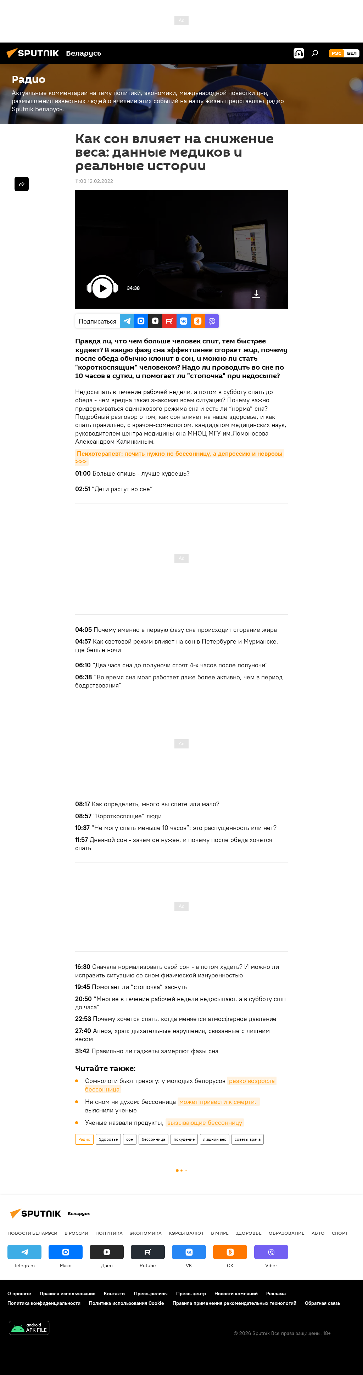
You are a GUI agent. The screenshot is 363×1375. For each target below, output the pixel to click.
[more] (22, 184)
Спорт (340, 1233)
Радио (84, 1139)
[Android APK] (29, 1329)
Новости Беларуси (32, 1233)
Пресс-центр (191, 1293)
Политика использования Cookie (126, 1303)
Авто (318, 1233)
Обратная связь (322, 1303)
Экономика (146, 1233)
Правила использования (67, 1293)
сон (129, 1139)
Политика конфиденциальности (43, 1303)
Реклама (276, 1293)
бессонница (153, 1139)
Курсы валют (186, 1233)
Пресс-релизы (151, 1293)
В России (76, 1233)
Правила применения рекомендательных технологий (234, 1303)
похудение (184, 1139)
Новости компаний (236, 1293)
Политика (109, 1233)
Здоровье (108, 1139)
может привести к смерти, (218, 1102)
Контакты (114, 1293)
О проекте (19, 1293)
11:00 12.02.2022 (94, 181)
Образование (287, 1233)
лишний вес (214, 1139)
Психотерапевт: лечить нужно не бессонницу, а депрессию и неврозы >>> (179, 457)
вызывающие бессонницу (204, 1122)
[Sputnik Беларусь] (35, 59)
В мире (220, 1233)
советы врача (248, 1139)
